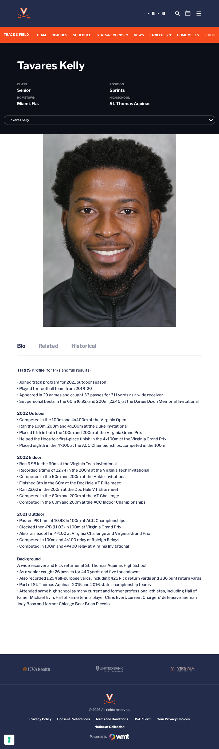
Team (41, 35)
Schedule (82, 35)
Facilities (159, 35)
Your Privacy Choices (173, 719)
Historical (83, 346)
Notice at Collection (109, 727)
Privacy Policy (40, 719)
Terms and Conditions (111, 719)
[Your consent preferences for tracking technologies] (9, 740)
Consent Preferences (73, 719)
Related (48, 346)
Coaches (59, 35)
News (139, 35)
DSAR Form (142, 719)
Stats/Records (110, 35)
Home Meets (188, 35)
